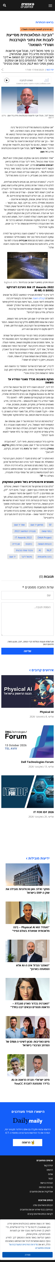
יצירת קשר (48, 1165)
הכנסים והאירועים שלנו (43, 1205)
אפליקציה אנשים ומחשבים (41, 1191)
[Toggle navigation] (49, 5)
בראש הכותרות (45, 22)
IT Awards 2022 (23, 537)
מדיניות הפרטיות (46, 1187)
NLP (49, 550)
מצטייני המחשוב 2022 (25, 531)
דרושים (50, 1169)
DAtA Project (44, 537)
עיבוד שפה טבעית (24, 550)
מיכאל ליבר (26, 556)
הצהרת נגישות (46, 1182)
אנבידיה (16, 544)
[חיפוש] (4, 5)
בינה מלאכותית (44, 556)
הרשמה (26, 1142)
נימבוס (29, 544)
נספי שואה (46, 531)
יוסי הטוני (50, 69)
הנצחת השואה (44, 544)
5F (50, 524)
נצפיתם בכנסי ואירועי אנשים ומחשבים (36, 1209)
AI (40, 550)
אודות (50, 1174)
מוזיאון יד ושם (37, 524)
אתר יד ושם (19, 524)
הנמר (50, 1178)
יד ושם (12, 556)
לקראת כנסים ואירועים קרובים (40, 1213)
